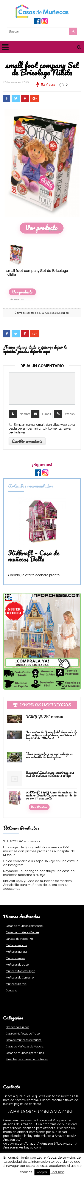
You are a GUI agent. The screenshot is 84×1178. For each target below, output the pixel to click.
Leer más (57, 1172)
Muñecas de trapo (17, 964)
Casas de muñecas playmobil (25, 925)
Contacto (11, 990)
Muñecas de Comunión (20, 977)
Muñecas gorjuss (16, 951)
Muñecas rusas (15, 958)
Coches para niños (17, 1027)
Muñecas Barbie (16, 984)
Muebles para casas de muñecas (27, 1059)
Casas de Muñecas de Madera (25, 1046)
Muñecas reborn (16, 945)
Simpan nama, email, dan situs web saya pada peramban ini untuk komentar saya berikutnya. (42, 428)
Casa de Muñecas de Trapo (23, 1033)
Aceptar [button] (42, 1172)
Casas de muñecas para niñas (25, 1053)
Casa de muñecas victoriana (24, 1040)
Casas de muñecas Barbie (22, 932)
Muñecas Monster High (20, 971)
